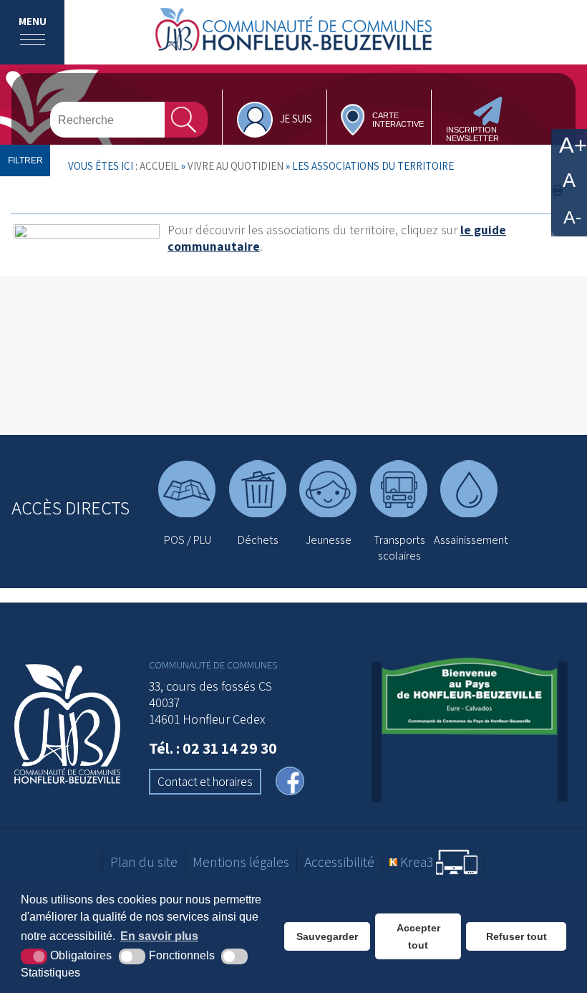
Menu (33, 21)
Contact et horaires (205, 782)
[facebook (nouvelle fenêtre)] (290, 783)
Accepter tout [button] (418, 936)
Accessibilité (339, 862)
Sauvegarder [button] (327, 936)
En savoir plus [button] (159, 936)
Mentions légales (241, 862)
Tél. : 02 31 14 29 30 (213, 748)
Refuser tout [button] (516, 936)
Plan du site (144, 862)
